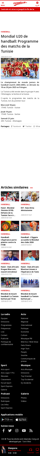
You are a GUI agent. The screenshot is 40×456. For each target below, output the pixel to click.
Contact (4, 335)
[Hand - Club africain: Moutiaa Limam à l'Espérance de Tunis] (30, 255)
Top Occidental (27, 379)
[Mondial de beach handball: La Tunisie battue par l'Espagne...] (30, 282)
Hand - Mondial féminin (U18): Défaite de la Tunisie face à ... (8, 211)
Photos (24, 398)
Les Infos (5, 404)
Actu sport (5, 369)
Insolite (24, 355)
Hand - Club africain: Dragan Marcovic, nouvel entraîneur (10, 269)
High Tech (25, 348)
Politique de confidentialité (7, 343)
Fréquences (5, 328)
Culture (24, 335)
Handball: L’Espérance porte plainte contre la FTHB (9, 241)
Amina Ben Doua (14, 450)
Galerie (4, 389)
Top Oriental (26, 376)
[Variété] (3, 450)
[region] (20, 155)
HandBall (5, 32)
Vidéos (23, 401)
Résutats (4, 376)
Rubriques (5, 401)
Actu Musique (26, 369)
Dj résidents (26, 383)
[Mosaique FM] (20, 3)
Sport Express (6, 386)
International (26, 325)
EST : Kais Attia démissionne (27, 209)
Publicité (4, 338)
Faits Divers (26, 345)
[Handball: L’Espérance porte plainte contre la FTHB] (10, 226)
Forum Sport (6, 383)
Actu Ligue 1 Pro (7, 373)
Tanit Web (26, 441)
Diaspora (12, 448)
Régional (24, 321)
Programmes (6, 325)
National (24, 318)
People (24, 352)
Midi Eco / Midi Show (29, 342)
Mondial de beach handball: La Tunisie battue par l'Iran (10, 296)
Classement (6, 379)
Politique (24, 328)
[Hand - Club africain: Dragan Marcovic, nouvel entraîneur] (10, 255)
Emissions (5, 321)
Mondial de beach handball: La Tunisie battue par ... (30, 296)
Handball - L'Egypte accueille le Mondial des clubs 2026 (30, 239)
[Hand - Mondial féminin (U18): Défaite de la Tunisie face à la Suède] (10, 196)
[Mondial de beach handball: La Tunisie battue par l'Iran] (10, 282)
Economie (25, 332)
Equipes (4, 318)
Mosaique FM (26, 338)
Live (2, 332)
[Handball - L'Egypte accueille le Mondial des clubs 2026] (30, 226)
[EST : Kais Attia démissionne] (30, 196)
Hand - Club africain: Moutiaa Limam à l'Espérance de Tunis (30, 269)
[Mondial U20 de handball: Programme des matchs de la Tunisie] (20, 68)
